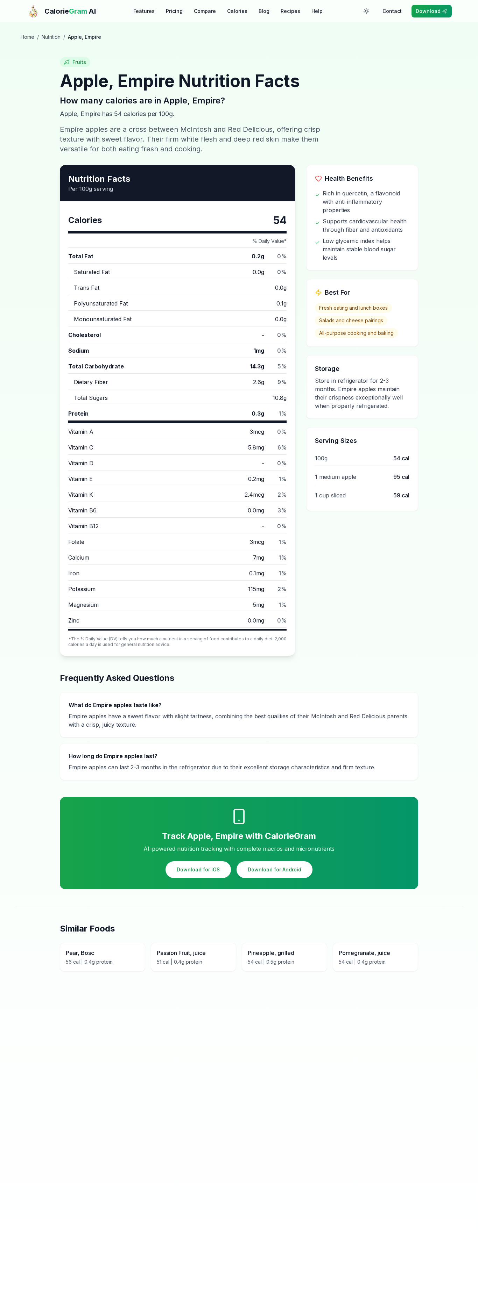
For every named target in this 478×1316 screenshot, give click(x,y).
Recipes (290, 11)
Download (428, 11)
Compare (205, 11)
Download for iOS (198, 869)
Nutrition (51, 37)
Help (317, 11)
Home (27, 37)
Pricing (174, 11)
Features (144, 11)
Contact (392, 11)
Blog (264, 11)
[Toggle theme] (366, 11)
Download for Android (274, 869)
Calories (237, 11)
